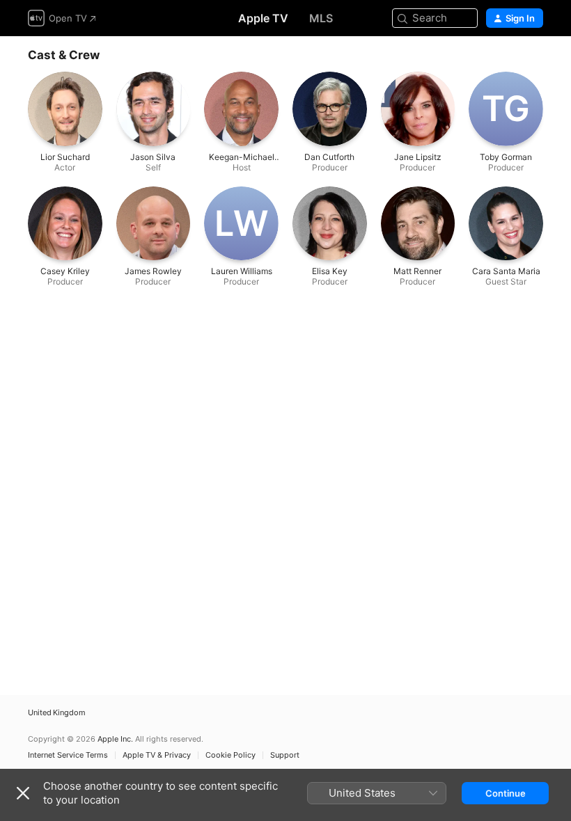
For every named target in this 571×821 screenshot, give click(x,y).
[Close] (23, 793)
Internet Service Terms (68, 755)
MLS (321, 18)
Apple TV (263, 18)
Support (284, 755)
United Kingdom (57, 713)
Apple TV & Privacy (157, 755)
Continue (505, 793)
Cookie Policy (230, 755)
